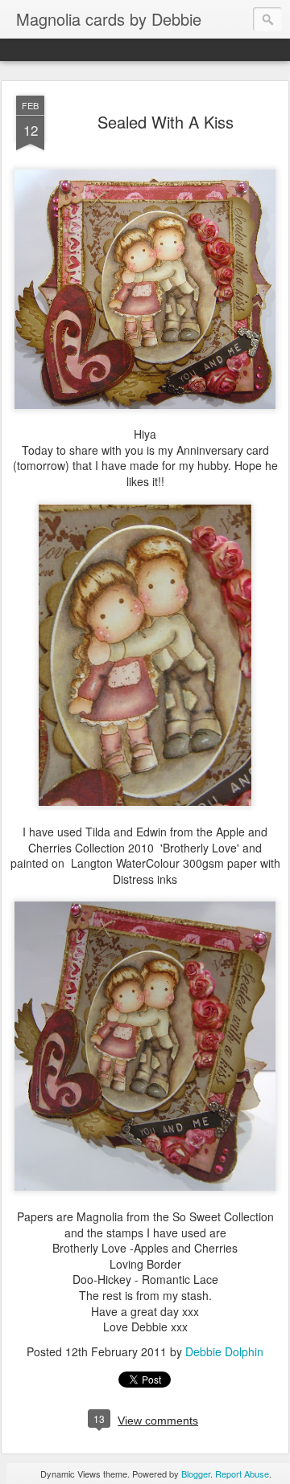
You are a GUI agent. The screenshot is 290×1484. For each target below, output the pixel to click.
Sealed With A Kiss (165, 121)
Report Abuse (242, 1473)
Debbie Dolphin (224, 1351)
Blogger (195, 1473)
